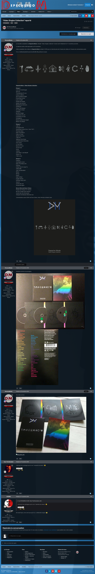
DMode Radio (64, 556)
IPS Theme (3, 570)
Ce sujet (87, 11)
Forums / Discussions (30, 554)
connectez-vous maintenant (50, 530)
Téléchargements (29, 553)
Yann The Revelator (9, 461)
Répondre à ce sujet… (16, 536)
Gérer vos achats (47, 556)
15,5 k (9, 58)
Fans (18, 11)
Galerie (26, 551)
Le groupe (11, 11)
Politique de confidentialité (11, 571)
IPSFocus (9, 570)
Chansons (9, 554)
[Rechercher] (92, 11)
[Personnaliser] (92, 5)
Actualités (21, 28)
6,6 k (9, 479)
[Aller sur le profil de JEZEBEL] (9, 503)
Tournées (9, 556)
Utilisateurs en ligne (29, 559)
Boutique (25, 11)
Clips (8, 553)
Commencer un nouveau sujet (68, 34)
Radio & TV (41, 11)
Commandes (46, 554)
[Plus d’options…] (91, 40)
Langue (2, 571)
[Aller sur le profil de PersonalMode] (4, 27)
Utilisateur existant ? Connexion (75, 4)
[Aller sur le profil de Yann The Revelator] (9, 469)
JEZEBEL (8, 496)
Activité (33, 11)
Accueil (4, 11)
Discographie (10, 551)
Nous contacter (22, 571)
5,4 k (9, 514)
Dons (44, 553)
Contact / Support (47, 557)
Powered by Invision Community (87, 571)
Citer (20, 261)
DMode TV (63, 558)
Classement (27, 560)
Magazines (9, 557)
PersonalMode (12, 26)
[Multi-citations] (17, 261)
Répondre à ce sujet (86, 34)
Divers (49, 11)
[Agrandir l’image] (54, 68)
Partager (78, 27)
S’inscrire (87, 4)
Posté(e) (22, 40)
